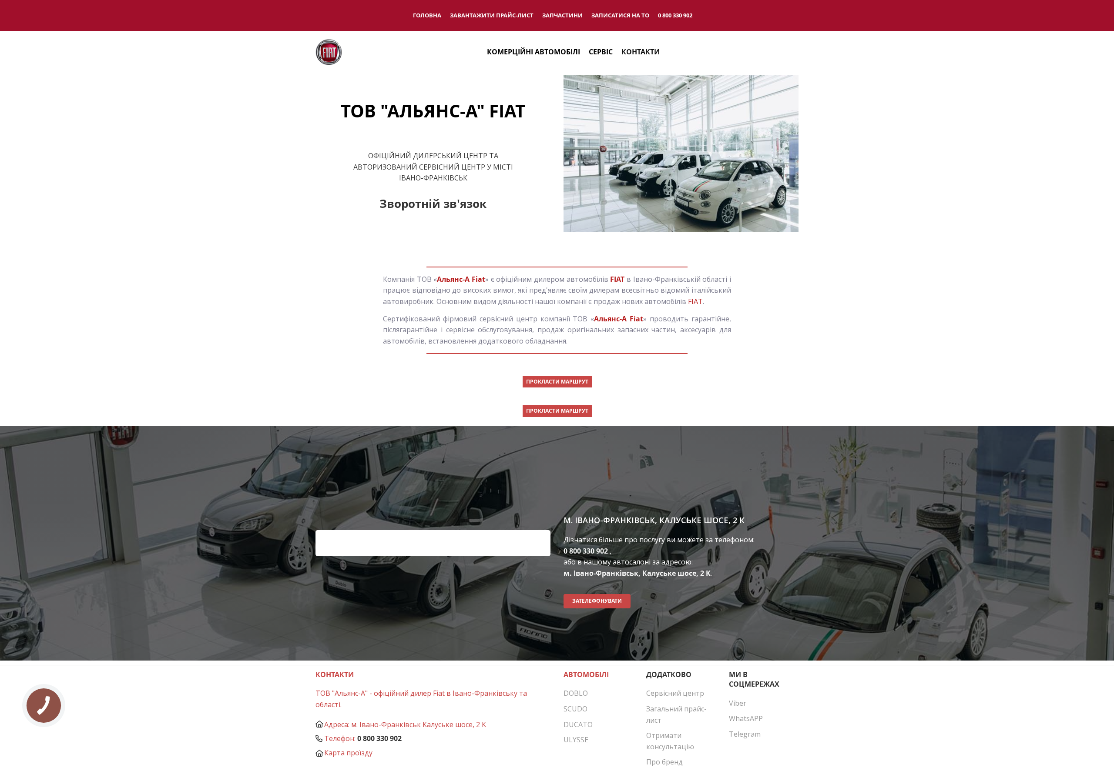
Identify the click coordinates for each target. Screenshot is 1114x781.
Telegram (745, 734)
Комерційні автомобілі (533, 52)
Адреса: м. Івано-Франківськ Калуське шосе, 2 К (405, 724)
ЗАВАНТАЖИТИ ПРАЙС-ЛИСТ (492, 15)
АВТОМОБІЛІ (586, 674)
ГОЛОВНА (427, 15)
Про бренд (664, 762)
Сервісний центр (675, 693)
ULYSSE (576, 739)
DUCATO (578, 724)
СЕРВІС (601, 52)
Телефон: (340, 738)
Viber (737, 703)
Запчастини (562, 15)
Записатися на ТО (620, 15)
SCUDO (575, 709)
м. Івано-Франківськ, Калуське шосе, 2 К (637, 573)
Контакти (640, 52)
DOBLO (576, 693)
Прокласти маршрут (557, 381)
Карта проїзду (348, 753)
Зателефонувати (597, 600)
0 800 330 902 (675, 15)
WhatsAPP (746, 718)
